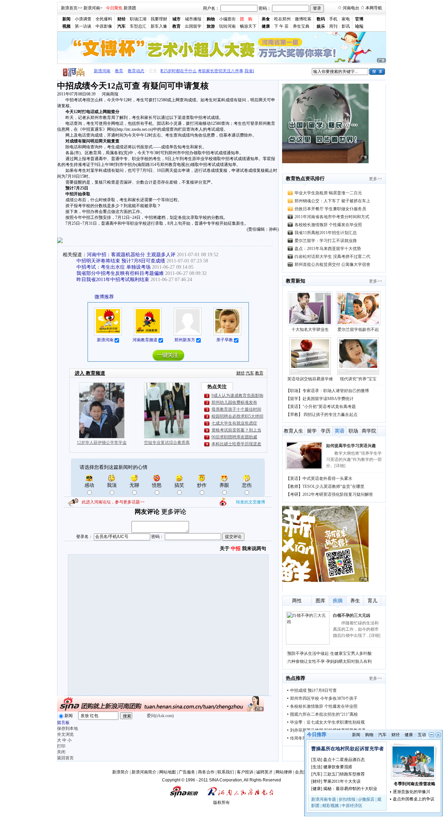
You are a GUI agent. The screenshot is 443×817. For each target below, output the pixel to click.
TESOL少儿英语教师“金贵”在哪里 (333, 486)
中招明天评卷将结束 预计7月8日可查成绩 (120, 260)
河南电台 (351, 8)
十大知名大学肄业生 (310, 329)
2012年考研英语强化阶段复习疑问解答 (337, 494)
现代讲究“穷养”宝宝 (358, 379)
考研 (294, 494)
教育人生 (293, 431)
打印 (61, 746)
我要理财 (159, 19)
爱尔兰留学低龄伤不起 (358, 329)
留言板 (63, 722)
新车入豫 (159, 26)
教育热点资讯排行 (305, 178)
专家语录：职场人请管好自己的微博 (335, 390)
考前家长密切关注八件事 (214, 70)
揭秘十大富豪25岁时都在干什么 (161, 70)
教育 (119, 70)
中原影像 (104, 26)
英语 (294, 406)
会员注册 (303, 772)
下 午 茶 (281, 26)
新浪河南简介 (144, 772)
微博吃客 (303, 19)
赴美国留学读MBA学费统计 (328, 398)
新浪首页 (69, 8)
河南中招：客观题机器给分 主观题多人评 (131, 254)
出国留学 (193, 26)
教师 (294, 486)
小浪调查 (83, 19)
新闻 (68, 715)
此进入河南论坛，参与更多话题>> (113, 502)
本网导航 (373, 8)
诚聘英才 (264, 772)
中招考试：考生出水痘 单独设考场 (113, 267)
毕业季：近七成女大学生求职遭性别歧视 (327, 722)
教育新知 (295, 281)
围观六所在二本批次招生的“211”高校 (324, 714)
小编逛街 (227, 19)
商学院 (369, 431)
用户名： (211, 8)
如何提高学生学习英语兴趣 (351, 445)
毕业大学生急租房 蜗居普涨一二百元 (328, 193)
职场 (294, 390)
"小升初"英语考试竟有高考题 (329, 406)
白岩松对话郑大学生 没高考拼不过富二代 (332, 256)
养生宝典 (301, 26)
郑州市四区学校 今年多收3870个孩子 (324, 698)
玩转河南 (227, 26)
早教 (294, 414)
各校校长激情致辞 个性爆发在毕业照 (328, 224)
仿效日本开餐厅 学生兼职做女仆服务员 (330, 208)
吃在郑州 (282, 19)
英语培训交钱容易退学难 (310, 379)
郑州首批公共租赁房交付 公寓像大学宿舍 (332, 264)
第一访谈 (83, 26)
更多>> (375, 178)
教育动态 (136, 70)
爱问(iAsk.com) (160, 715)
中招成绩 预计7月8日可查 (313, 690)
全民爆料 (104, 19)
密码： (265, 8)
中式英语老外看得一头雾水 (327, 478)
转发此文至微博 (250, 502)
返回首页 (65, 757)
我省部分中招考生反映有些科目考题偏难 (120, 273)
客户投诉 (245, 772)
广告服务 (187, 772)
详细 (340, 465)
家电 (346, 19)
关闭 (61, 752)
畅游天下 (248, 26)
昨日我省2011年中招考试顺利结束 (112, 279)
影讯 (346, 26)
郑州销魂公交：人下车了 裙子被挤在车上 (332, 200)
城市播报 (193, 19)
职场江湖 (138, 19)
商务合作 (206, 772)
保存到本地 (67, 728)
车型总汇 (138, 26)
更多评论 (173, 511)
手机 (333, 19)
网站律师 (283, 772)
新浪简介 (120, 772)
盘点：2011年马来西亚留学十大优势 (328, 248)
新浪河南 (91, 8)
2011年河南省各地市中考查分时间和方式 (332, 216)
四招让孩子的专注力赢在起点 (331, 414)
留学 (294, 398)
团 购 (246, 19)
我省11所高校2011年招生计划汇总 (326, 232)
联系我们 (225, 772)
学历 (326, 431)
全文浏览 (65, 734)
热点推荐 (295, 678)
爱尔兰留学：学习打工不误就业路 (326, 240)
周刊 (333, 26)
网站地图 (167, 772)
